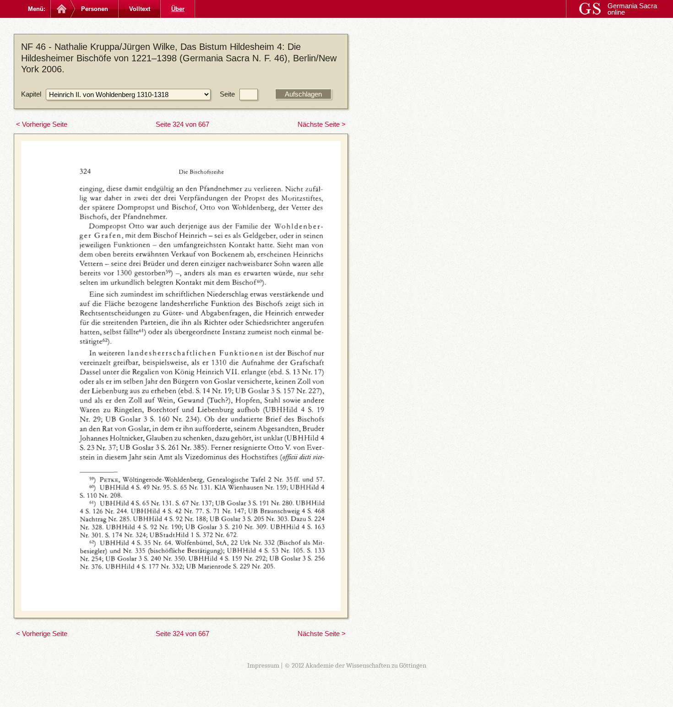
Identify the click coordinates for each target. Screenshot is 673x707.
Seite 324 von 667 (182, 124)
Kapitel (31, 94)
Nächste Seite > (322, 124)
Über (178, 8)
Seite (227, 94)
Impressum (263, 665)
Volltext (139, 8)
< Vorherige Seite (41, 124)
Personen (94, 8)
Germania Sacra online (632, 9)
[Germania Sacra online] (60, 9)
